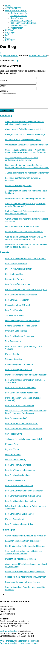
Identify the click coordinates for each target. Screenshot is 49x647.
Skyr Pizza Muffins (13, 434)
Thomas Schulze (10, 55)
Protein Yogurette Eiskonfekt (18, 269)
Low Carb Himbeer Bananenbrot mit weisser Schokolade (25, 381)
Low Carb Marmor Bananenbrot (19, 514)
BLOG (7, 37)
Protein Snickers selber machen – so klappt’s (26, 289)
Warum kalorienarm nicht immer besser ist (24, 231)
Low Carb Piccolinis (14, 310)
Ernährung (6, 115)
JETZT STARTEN (13, 8)
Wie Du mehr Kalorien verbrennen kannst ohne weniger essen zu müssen (26, 245)
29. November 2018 (38, 55)
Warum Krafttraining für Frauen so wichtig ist (25, 536)
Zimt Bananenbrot (13, 341)
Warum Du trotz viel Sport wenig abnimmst (25, 571)
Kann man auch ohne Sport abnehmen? (23, 541)
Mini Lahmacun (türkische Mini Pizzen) (22, 320)
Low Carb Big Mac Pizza (16, 263)
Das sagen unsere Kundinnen (23, 23)
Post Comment (7, 110)
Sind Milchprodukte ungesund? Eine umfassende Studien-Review (21, 158)
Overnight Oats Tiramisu (16, 331)
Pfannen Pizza (11, 444)
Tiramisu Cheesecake (15, 480)
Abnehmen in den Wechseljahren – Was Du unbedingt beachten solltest (24, 122)
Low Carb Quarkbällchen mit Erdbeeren (23, 496)
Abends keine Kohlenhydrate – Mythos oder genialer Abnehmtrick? (25, 204)
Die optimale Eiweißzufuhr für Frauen (22, 226)
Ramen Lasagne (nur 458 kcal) (19, 364)
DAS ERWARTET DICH (16, 10)
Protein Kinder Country (15, 459)
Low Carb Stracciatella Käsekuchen (21, 393)
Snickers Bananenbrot (15, 315)
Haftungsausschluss (29, 643)
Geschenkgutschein (9, 643)
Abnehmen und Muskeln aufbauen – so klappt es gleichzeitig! (26, 565)
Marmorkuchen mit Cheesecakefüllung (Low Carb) (23, 399)
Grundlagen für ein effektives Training (22, 582)
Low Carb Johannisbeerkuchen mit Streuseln (25, 258)
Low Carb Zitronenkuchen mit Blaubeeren (24, 491)
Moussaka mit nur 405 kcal (17, 305)
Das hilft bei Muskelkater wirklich (20, 559)
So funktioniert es (18, 15)
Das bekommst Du (18, 13)
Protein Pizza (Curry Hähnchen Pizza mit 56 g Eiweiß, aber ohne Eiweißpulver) (26, 411)
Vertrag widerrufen (8, 631)
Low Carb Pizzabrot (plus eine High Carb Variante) (23, 347)
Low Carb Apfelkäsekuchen (17, 284)
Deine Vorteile (17, 18)
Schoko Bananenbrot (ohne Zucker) (21, 326)
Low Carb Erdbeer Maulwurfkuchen (21, 295)
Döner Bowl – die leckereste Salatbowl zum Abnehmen (25, 507)
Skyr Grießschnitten (14, 274)
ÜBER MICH (10, 33)
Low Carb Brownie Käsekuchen (19, 485)
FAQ (7, 35)
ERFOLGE (9, 30)
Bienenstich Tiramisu (14, 279)
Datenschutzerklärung (28, 641)
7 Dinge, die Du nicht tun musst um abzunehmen (27, 173)
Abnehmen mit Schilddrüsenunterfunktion (24, 129)
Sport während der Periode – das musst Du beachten (25, 588)
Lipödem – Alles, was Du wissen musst (23, 139)
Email (3, 86)
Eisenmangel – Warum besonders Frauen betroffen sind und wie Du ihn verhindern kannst (27, 166)
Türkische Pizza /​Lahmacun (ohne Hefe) (23, 439)
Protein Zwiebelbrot (14, 519)
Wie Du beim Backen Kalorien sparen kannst (25, 198)
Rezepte (4, 252)
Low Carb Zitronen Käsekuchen (19, 405)
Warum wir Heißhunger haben (18, 185)
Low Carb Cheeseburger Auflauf (19, 524)
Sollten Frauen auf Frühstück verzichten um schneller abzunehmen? (25, 212)
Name (3, 80)
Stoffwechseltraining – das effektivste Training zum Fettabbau (23, 552)
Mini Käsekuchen (13, 454)
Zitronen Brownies (13, 359)
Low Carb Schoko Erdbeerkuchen (20, 387)
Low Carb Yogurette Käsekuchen (20, 470)
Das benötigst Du (18, 25)
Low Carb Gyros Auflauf (16, 418)
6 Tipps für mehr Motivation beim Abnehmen (25, 577)
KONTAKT (10, 40)
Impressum (11, 641)
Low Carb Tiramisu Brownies (18, 465)
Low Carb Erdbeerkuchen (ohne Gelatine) (23, 428)
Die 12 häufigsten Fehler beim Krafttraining (25, 546)
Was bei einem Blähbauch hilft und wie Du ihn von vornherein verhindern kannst (25, 238)
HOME (8, 6)
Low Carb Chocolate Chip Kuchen (20, 501)
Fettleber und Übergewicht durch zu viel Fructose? (23, 179)
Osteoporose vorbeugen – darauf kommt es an (26, 145)
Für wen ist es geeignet (21, 20)
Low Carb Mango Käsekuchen (18, 369)
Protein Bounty (12, 354)
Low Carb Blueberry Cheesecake (20, 336)
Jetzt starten (16, 28)
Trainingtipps (7, 529)
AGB (2, 641)
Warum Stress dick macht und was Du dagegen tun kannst (26, 220)
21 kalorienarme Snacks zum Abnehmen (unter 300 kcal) (26, 192)
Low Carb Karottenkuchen (17, 300)
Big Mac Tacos (12, 449)
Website (4, 91)
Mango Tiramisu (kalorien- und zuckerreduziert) (26, 375)
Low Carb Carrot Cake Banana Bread (21, 423)
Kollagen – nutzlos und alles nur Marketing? (25, 134)
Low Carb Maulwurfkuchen (17, 475)
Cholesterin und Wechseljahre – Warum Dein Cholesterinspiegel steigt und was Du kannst (25, 151)
